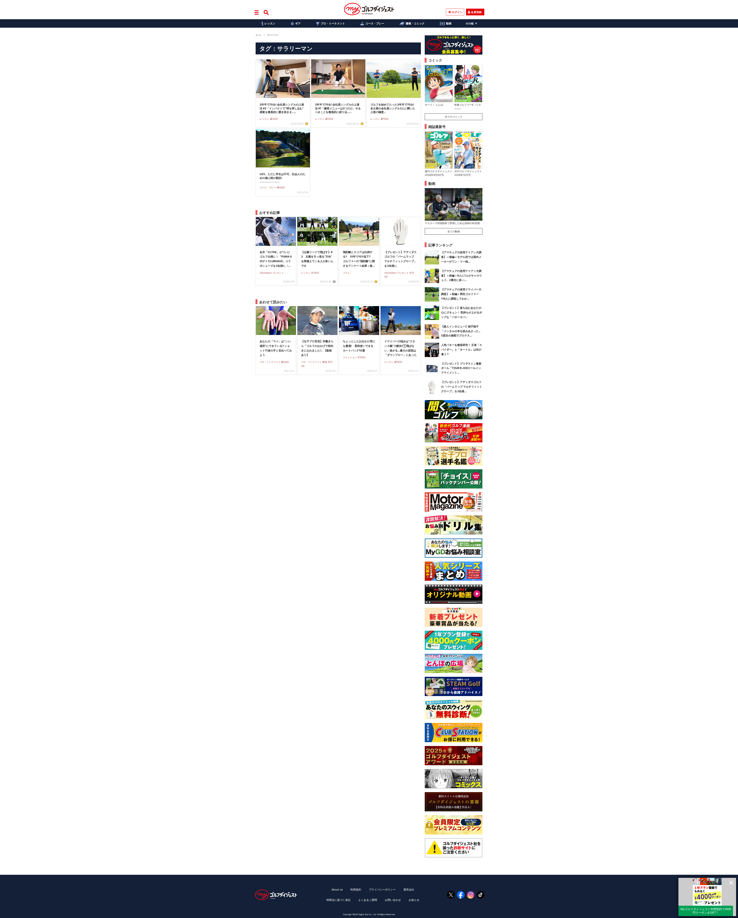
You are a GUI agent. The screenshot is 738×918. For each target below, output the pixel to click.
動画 (448, 23)
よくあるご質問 (367, 899)
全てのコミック (453, 116)
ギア (298, 23)
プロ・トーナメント (333, 23)
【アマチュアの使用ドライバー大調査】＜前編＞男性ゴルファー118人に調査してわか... (461, 294)
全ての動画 (453, 231)
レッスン (269, 23)
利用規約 (355, 889)
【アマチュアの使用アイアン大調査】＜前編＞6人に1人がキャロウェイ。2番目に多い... (461, 275)
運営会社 (408, 889)
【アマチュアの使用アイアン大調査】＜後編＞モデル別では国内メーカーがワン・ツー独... (461, 257)
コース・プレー (374, 23)
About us (337, 889)
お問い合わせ (393, 899)
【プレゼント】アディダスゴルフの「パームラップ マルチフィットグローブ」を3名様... (461, 386)
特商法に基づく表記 (338, 899)
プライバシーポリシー (382, 889)
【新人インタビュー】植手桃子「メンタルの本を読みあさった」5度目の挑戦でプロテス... (461, 331)
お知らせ (414, 899)
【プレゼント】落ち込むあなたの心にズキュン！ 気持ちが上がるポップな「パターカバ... (461, 312)
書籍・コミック (415, 23)
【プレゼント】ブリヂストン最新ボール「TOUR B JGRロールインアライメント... (461, 368)
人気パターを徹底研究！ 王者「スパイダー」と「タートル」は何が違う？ (461, 349)
